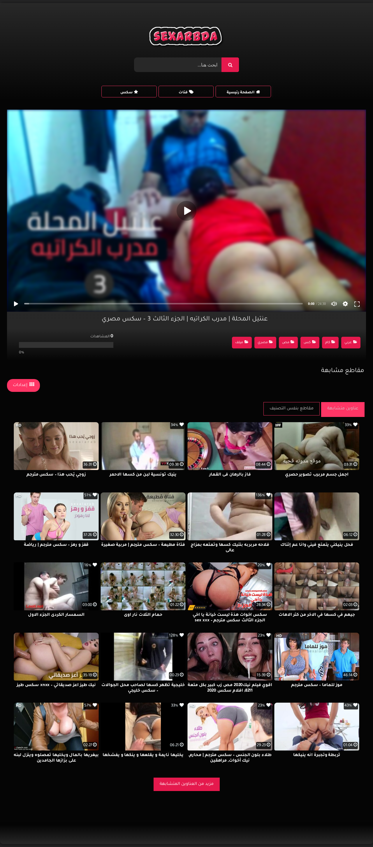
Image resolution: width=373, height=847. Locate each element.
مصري (263, 343)
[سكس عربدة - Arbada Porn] (186, 37)
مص (285, 343)
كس (307, 343)
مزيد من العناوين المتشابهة (187, 784)
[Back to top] (354, 829)
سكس (126, 93)
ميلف (239, 343)
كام (327, 343)
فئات (183, 93)
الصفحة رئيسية (240, 93)
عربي (348, 343)
